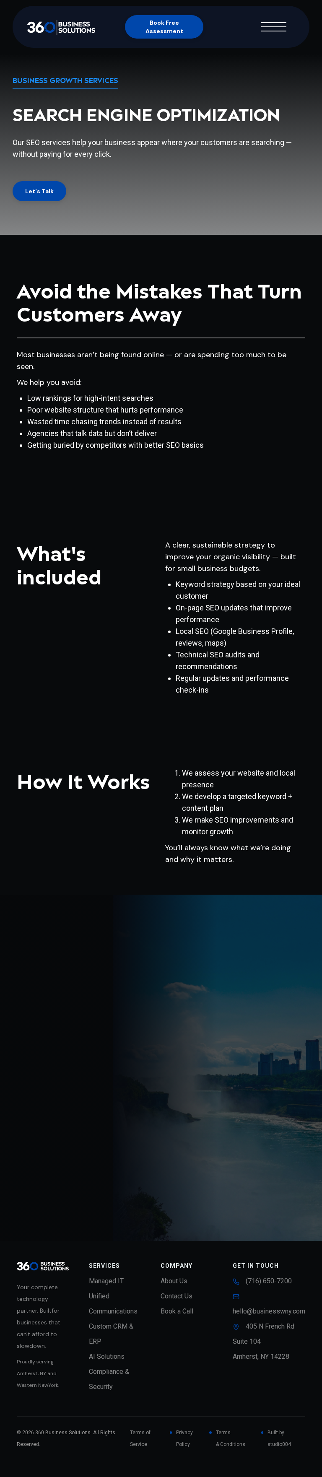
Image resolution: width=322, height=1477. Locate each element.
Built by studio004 (279, 1438)
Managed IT (106, 1281)
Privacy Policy (184, 1438)
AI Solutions (107, 1356)
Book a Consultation (126, 1197)
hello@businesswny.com (269, 1311)
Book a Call (177, 1311)
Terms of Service (140, 1438)
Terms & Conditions (230, 1438)
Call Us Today (206, 1197)
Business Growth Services (65, 80)
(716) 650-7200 (269, 1281)
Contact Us (176, 1296)
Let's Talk (39, 191)
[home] (69, 26)
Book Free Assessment (164, 27)
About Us (174, 1281)
